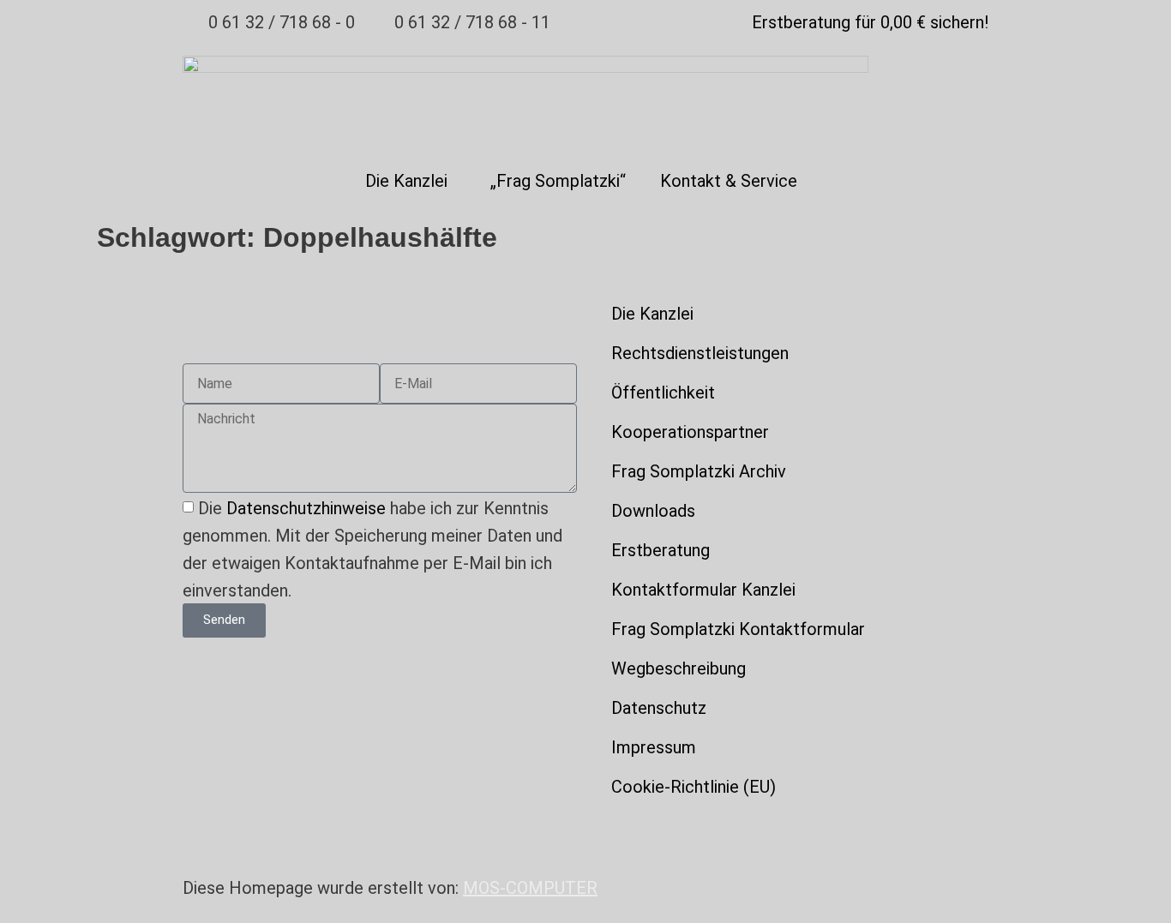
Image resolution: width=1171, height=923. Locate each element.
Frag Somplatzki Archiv (698, 471)
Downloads (653, 510)
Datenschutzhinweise (306, 508)
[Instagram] (662, 827)
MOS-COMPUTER (530, 888)
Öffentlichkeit (663, 392)
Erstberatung (660, 550)
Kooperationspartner (690, 432)
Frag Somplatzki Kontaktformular (738, 629)
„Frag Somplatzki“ (558, 181)
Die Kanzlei (406, 181)
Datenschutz (658, 708)
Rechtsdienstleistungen (700, 353)
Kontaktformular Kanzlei (703, 589)
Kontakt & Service (728, 181)
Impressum (653, 747)
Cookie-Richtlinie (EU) (693, 786)
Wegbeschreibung (678, 668)
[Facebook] (709, 827)
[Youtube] (615, 827)
